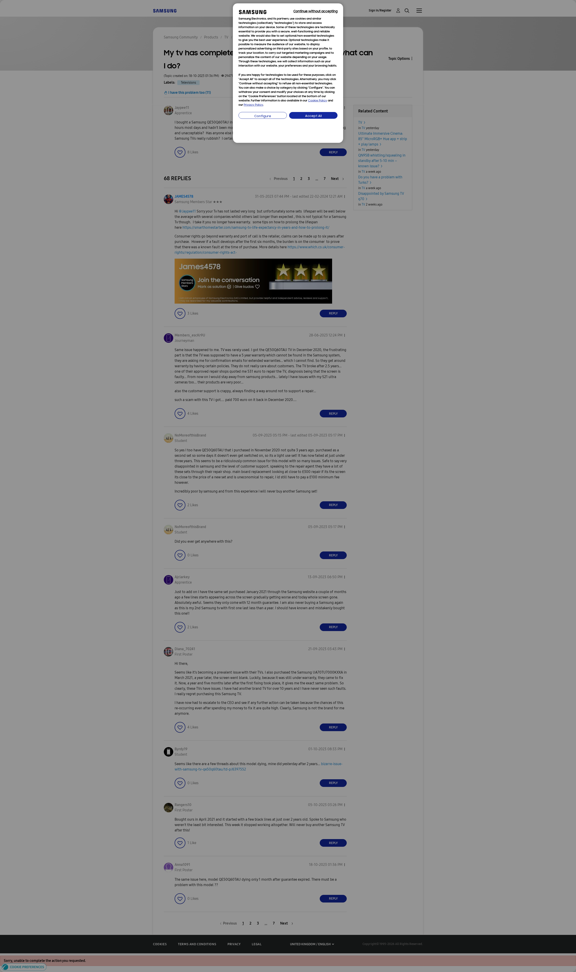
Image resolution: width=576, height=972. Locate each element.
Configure (262, 116)
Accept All (313, 116)
